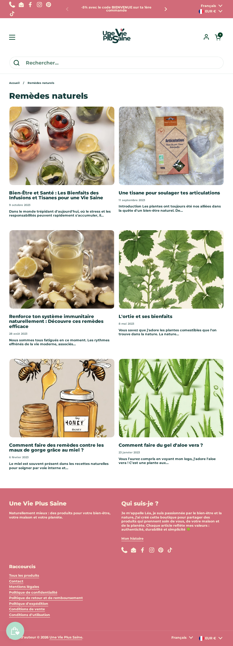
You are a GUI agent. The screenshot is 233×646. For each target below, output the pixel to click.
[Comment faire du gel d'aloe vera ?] (171, 398)
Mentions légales (24, 587)
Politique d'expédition (28, 603)
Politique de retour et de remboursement (46, 598)
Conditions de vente (27, 609)
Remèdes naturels (41, 82)
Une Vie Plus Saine (65, 637)
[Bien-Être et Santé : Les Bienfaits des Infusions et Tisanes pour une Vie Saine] (62, 145)
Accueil (14, 82)
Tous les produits (24, 575)
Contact (16, 581)
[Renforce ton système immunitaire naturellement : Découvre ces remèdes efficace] (62, 269)
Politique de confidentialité (33, 592)
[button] (218, 37)
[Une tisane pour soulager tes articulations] (171, 145)
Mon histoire (132, 538)
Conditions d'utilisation (29, 615)
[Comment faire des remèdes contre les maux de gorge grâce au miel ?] (62, 398)
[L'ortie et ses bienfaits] (171, 269)
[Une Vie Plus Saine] (116, 37)
